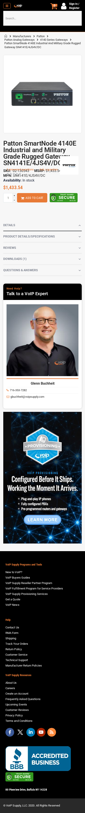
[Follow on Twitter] (20, 733)
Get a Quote (12, 599)
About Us (11, 682)
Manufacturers (22, 36)
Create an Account (16, 693)
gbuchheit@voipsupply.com (27, 396)
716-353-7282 (18, 390)
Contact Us (12, 627)
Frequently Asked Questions (23, 699)
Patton (41, 36)
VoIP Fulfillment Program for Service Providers (34, 588)
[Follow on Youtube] (41, 732)
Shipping (10, 638)
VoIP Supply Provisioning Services (26, 594)
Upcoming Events (16, 704)
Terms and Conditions (18, 720)
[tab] (42, 225)
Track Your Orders (16, 643)
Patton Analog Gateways (19, 39)
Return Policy (13, 649)
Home (5, 36)
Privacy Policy (14, 715)
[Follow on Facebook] (9, 732)
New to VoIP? (13, 572)
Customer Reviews (17, 710)
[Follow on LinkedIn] (30, 732)
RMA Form (12, 633)
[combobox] (42, 18)
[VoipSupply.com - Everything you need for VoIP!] (18, 6)
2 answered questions (20, 169)
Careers (10, 688)
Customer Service (16, 654)
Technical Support (16, 660)
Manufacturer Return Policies (23, 665)
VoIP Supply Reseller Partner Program (28, 583)
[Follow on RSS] (51, 732)
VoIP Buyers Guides (17, 577)
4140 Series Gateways (54, 39)
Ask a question (48, 169)
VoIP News (12, 604)
